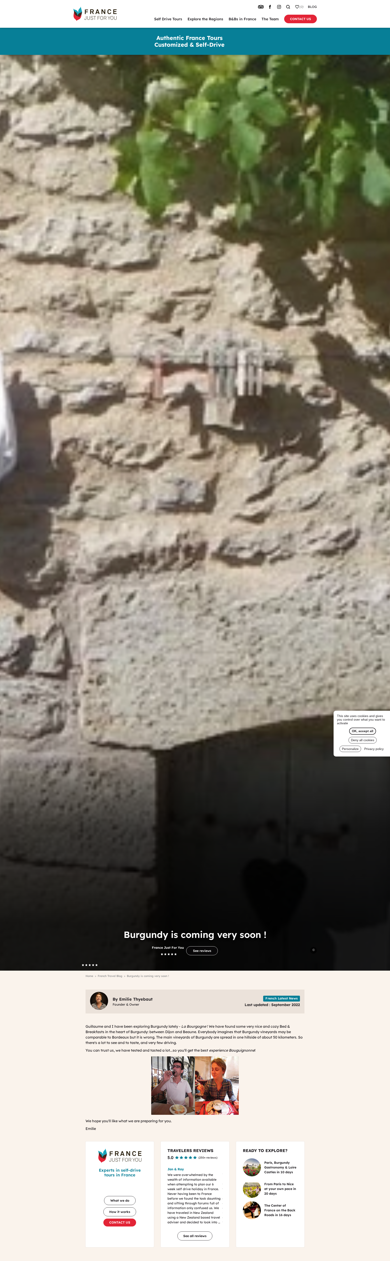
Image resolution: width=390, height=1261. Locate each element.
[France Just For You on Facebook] (270, 6)
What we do (119, 1201)
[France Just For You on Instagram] (279, 6)
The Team (270, 19)
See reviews (202, 951)
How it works (119, 1212)
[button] (256, 1201)
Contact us (300, 19)
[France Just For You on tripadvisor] (261, 6)
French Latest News (281, 998)
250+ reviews (207, 1157)
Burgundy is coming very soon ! (148, 976)
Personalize (350, 749)
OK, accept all (362, 731)
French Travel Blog (110, 976)
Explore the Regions (205, 19)
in (280, 1167)
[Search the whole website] (288, 6)
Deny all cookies (362, 740)
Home (89, 976)
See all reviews (195, 1236)
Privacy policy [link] (374, 749)
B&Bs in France (242, 19)
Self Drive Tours (168, 19)
